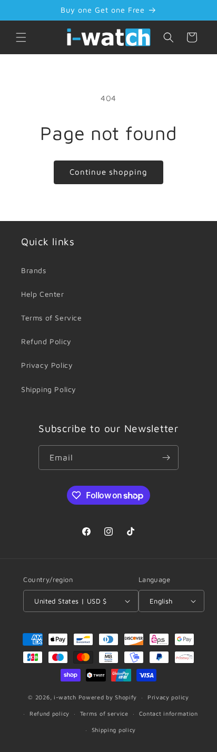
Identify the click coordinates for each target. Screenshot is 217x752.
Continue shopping (108, 171)
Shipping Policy (48, 389)
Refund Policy (46, 341)
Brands (33, 270)
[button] (21, 37)
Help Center (42, 293)
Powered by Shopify (107, 697)
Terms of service (104, 713)
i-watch (65, 697)
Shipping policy (114, 729)
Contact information (168, 713)
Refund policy (49, 713)
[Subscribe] (166, 457)
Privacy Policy (47, 364)
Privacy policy (168, 697)
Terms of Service (51, 317)
